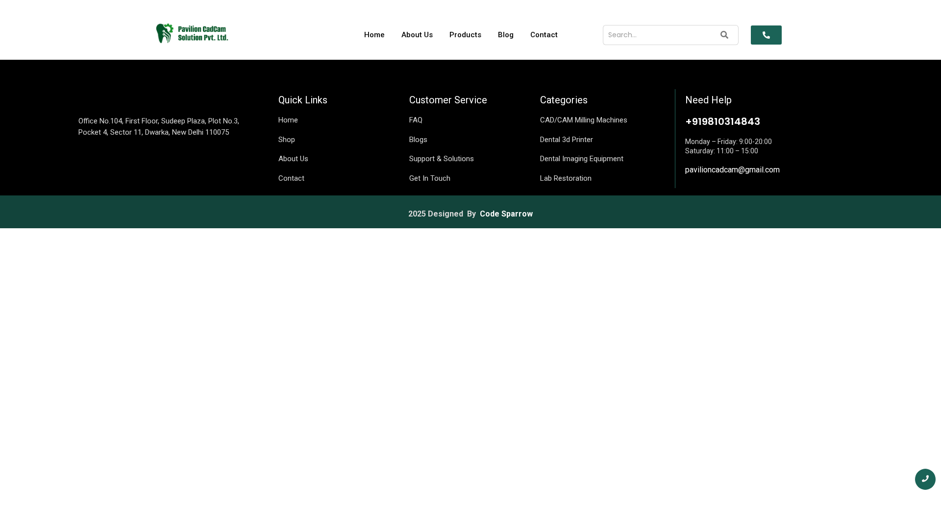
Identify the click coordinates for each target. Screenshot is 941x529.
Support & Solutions (441, 158)
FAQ (415, 120)
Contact (544, 34)
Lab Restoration (566, 178)
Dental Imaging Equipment (581, 158)
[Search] (725, 35)
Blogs (418, 139)
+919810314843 (722, 121)
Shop (286, 139)
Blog (506, 34)
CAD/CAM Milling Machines (583, 120)
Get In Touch (429, 178)
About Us (417, 34)
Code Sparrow (506, 213)
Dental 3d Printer (566, 139)
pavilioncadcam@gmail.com (732, 169)
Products (465, 34)
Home (374, 34)
